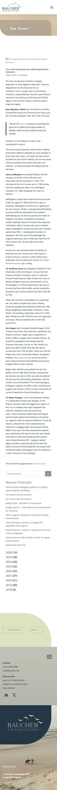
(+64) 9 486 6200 (10, 666)
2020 (9, 580)
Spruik (18, 777)
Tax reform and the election (19, 494)
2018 (9, 590)
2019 (9, 585)
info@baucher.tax (11, 670)
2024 (9, 562)
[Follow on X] (14, 695)
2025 (9, 557)
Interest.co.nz (39, 463)
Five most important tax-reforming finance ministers (27, 70)
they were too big (22, 357)
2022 (9, 571)
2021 (9, 575)
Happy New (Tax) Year (16, 545)
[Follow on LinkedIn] (6, 695)
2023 (9, 566)
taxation (22, 123)
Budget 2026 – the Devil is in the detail (23, 503)
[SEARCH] (48, 473)
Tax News (23, 75)
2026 (9, 552)
